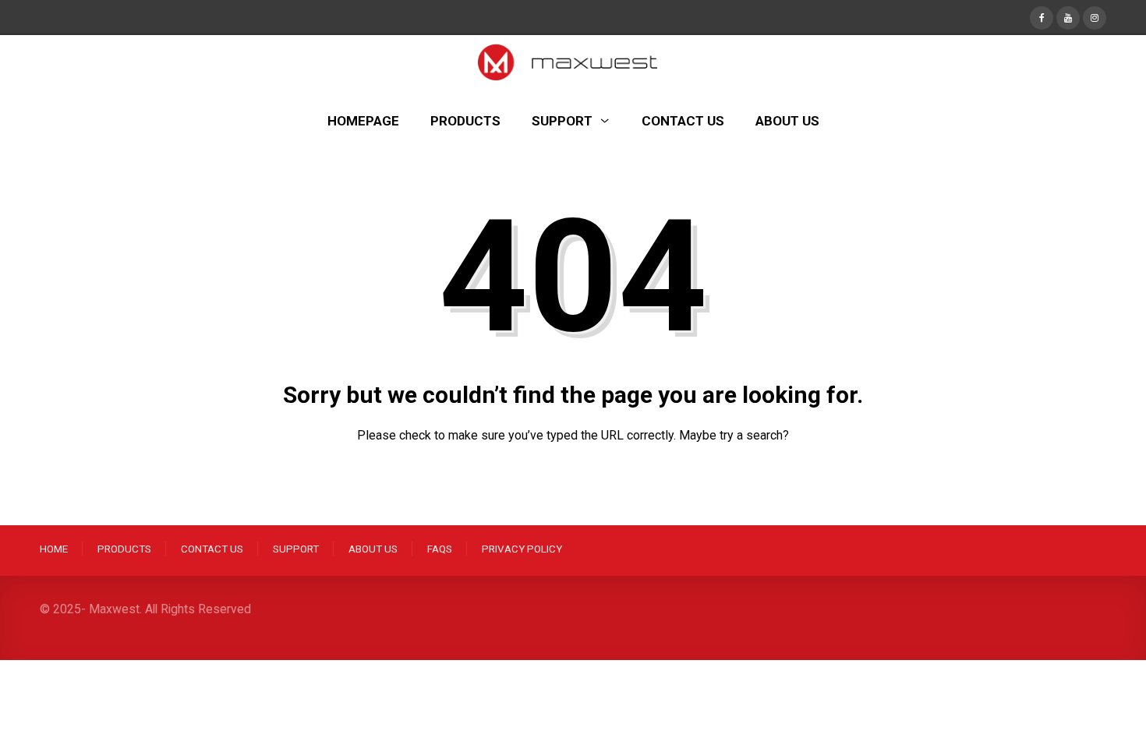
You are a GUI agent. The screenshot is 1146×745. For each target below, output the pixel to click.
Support (296, 548)
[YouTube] (1068, 16)
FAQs (439, 548)
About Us (373, 548)
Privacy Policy (522, 548)
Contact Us (212, 548)
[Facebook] (1041, 16)
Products (124, 548)
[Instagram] (1094, 16)
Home (54, 548)
